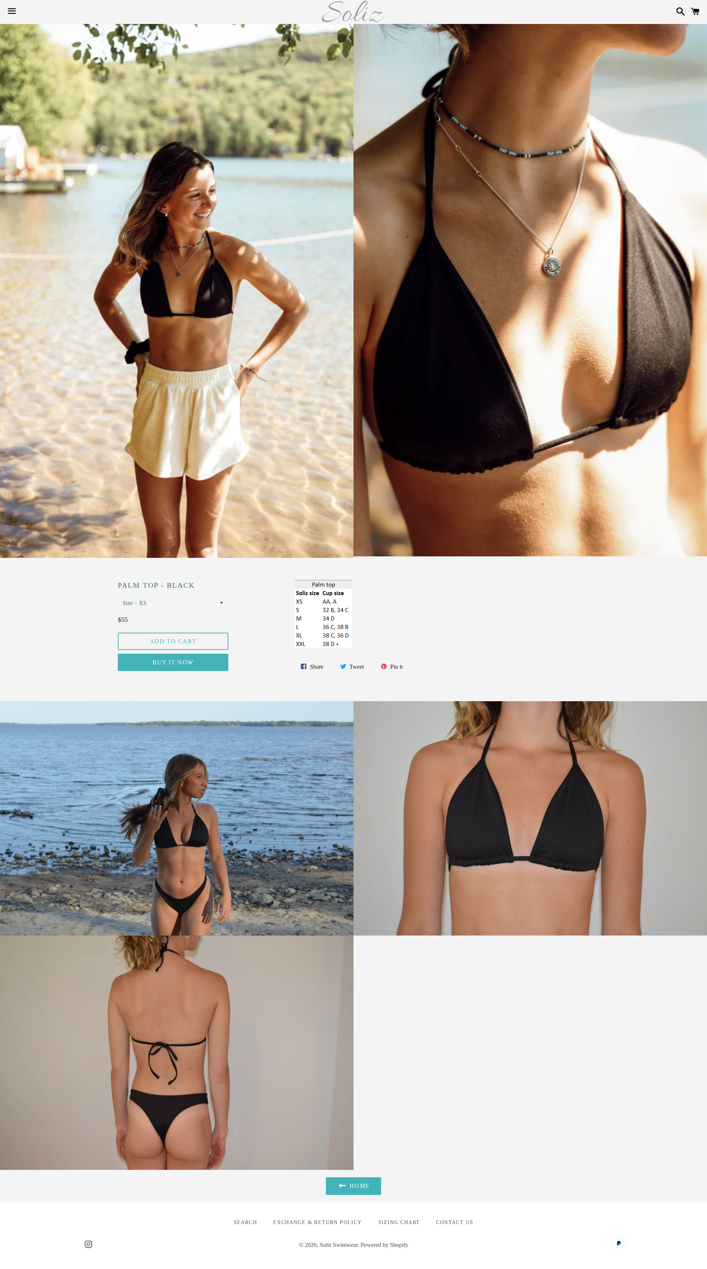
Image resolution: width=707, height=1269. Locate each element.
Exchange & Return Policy (317, 1222)
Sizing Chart (399, 1222)
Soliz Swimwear (339, 1245)
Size (128, 603)
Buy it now (173, 662)
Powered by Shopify (384, 1245)
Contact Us (454, 1222)
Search (245, 1222)
